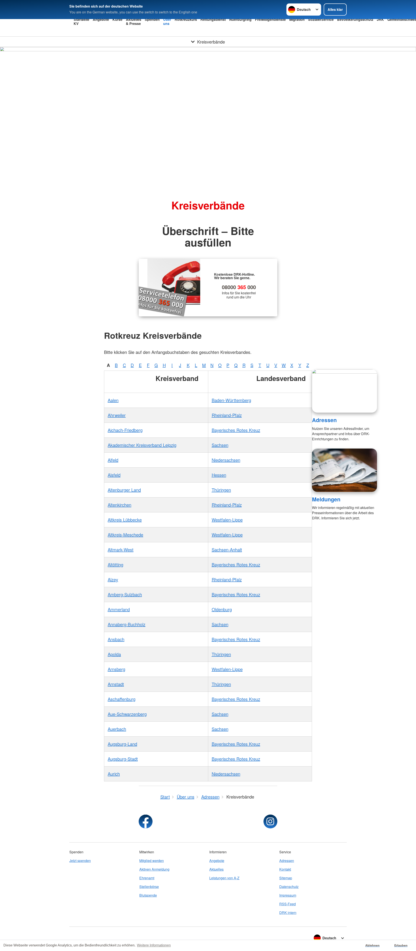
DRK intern (287, 912)
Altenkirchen (119, 505)
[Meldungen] (344, 470)
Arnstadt (116, 684)
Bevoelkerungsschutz (355, 19)
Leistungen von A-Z (224, 877)
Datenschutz (289, 886)
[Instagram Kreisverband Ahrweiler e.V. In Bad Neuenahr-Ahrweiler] (270, 821)
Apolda (114, 654)
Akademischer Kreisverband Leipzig (142, 445)
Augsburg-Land (122, 744)
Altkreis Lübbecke (125, 520)
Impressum (287, 895)
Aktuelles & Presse (133, 21)
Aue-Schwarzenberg (127, 714)
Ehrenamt (146, 877)
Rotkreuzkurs (186, 19)
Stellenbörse (149, 886)
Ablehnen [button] (372, 945)
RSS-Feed (287, 903)
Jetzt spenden (80, 860)
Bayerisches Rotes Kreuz (236, 430)
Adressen (324, 420)
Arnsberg (116, 669)
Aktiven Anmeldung (154, 869)
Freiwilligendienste (270, 19)
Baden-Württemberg (231, 400)
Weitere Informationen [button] (154, 945)
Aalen (113, 400)
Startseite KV (81, 21)
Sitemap (285, 877)
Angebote (101, 19)
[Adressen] (344, 391)
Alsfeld (114, 475)
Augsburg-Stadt (123, 759)
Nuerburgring (240, 19)
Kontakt (285, 869)
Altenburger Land (124, 490)
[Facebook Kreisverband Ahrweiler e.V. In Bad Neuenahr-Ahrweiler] (146, 821)
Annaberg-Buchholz (126, 624)
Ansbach (116, 639)
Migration (297, 19)
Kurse (117, 19)
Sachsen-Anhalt (227, 549)
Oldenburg (222, 609)
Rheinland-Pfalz (227, 415)
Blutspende (148, 895)
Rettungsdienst (213, 19)
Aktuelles (216, 869)
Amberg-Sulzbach (125, 594)
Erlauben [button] (401, 945)
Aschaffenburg (121, 699)
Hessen (219, 475)
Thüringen (221, 490)
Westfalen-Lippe (227, 520)
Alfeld (113, 460)
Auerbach (117, 729)
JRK (380, 19)
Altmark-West (120, 549)
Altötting (115, 564)
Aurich (114, 774)
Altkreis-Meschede (125, 534)
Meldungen (326, 499)
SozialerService (321, 19)
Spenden (152, 19)
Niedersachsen (226, 460)
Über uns (167, 21)
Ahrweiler (117, 415)
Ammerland (119, 609)
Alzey (113, 579)
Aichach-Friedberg (125, 430)
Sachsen (220, 445)
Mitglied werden (151, 860)
